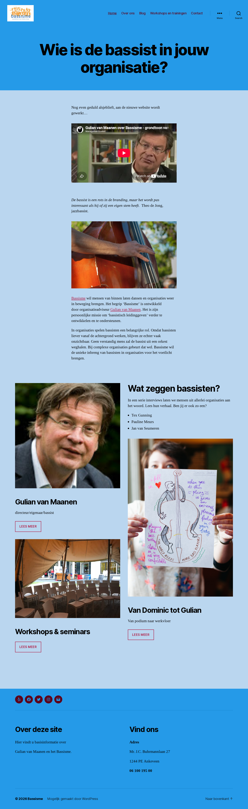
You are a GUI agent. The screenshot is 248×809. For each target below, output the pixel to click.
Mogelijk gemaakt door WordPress (72, 799)
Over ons (128, 13)
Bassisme (78, 298)
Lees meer (28, 526)
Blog (142, 13)
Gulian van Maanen (125, 309)
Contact (197, 13)
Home (112, 13)
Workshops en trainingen (168, 13)
